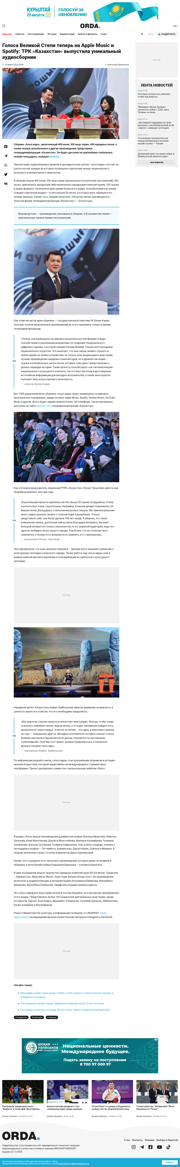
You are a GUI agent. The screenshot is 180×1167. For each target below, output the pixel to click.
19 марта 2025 (11, 64)
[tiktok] (168, 1148)
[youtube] (159, 1148)
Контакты (137, 1140)
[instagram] (133, 1148)
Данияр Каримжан (9, 1116)
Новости (19, 34)
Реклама (149, 1140)
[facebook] (150, 1148)
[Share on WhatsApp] (5, 165)
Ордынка (7, 34)
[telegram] (142, 1148)
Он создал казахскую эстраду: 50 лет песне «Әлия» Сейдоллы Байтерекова (65, 1009)
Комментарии (67, 34)
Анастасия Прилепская (118, 64)
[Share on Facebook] (5, 146)
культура (38, 1017)
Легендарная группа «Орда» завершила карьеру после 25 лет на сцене (62, 1003)
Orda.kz (54, 156)
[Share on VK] (5, 183)
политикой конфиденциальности (73, 1164)
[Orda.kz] (21, 1142)
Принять (169, 1162)
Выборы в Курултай (167, 1140)
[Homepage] (90, 26)
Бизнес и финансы (87, 34)
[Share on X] (5, 174)
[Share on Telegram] (5, 155)
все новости (156, 162)
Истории (52, 34)
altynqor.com (43, 405)
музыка (52, 1017)
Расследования (36, 34)
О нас (127, 1140)
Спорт (104, 34)
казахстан (22, 1017)
